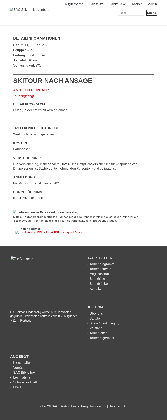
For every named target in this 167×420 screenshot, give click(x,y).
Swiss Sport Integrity (104, 323)
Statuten (96, 318)
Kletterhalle (21, 362)
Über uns (96, 313)
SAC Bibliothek (24, 372)
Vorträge (19, 367)
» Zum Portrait (20, 320)
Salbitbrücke (117, 4)
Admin (152, 4)
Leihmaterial (22, 377)
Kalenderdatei (30, 228)
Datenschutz (118, 406)
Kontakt (137, 4)
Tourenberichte (100, 269)
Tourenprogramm (102, 264)
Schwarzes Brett (25, 382)
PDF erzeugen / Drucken (69, 232)
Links (17, 387)
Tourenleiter (98, 333)
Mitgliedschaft (74, 4)
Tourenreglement (102, 338)
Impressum (98, 406)
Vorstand (96, 328)
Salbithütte (96, 4)
